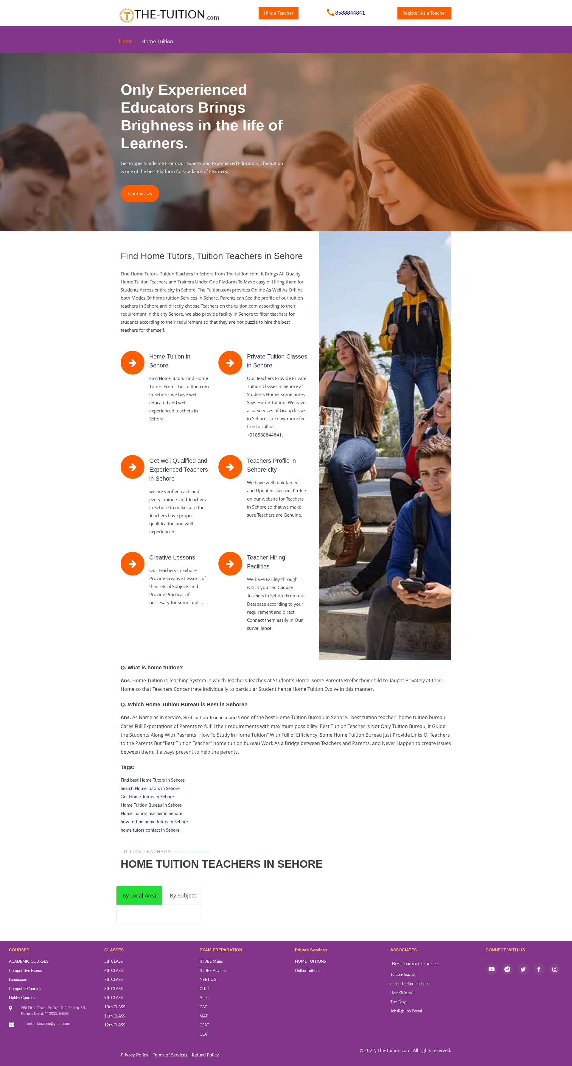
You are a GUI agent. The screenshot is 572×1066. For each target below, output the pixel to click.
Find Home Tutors (166, 378)
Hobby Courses (22, 998)
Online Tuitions (307, 971)
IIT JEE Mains (211, 962)
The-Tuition (169, 14)
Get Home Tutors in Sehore (147, 797)
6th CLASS (113, 971)
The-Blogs (399, 1002)
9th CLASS (113, 998)
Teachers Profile (290, 491)
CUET (205, 989)
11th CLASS (114, 1016)
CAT (203, 1007)
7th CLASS (113, 980)
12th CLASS (114, 1025)
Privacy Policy (134, 1055)
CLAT (204, 1035)
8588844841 (350, 12)
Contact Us (140, 193)
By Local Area (139, 895)
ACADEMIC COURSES (28, 962)
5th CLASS (113, 962)
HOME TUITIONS (310, 962)
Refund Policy (205, 1055)
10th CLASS (114, 1007)
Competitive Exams (25, 971)
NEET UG (208, 980)
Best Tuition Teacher (415, 963)
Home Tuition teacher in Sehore (151, 813)
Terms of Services (170, 1055)
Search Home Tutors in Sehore (150, 788)
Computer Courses (25, 989)
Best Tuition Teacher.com (209, 717)
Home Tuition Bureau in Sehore (151, 805)
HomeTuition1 (402, 993)
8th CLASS (113, 989)
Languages (18, 980)
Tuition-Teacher (403, 975)
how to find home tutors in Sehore (154, 822)
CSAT (204, 1025)
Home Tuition (157, 41)
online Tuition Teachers (409, 984)
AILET (205, 998)
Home (126, 41)
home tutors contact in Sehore (150, 830)
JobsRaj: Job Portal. (406, 1011)
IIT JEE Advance (213, 971)
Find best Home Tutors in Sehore (153, 780)
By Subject (183, 895)
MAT (204, 1016)
